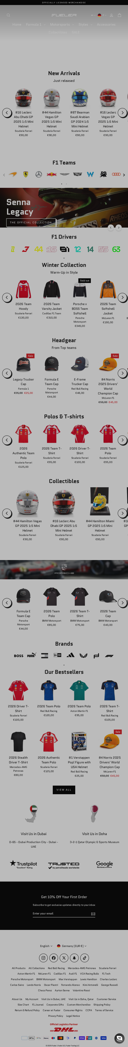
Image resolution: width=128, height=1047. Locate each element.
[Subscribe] (119, 1012)
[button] (119, 1038)
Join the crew (96, 1024)
